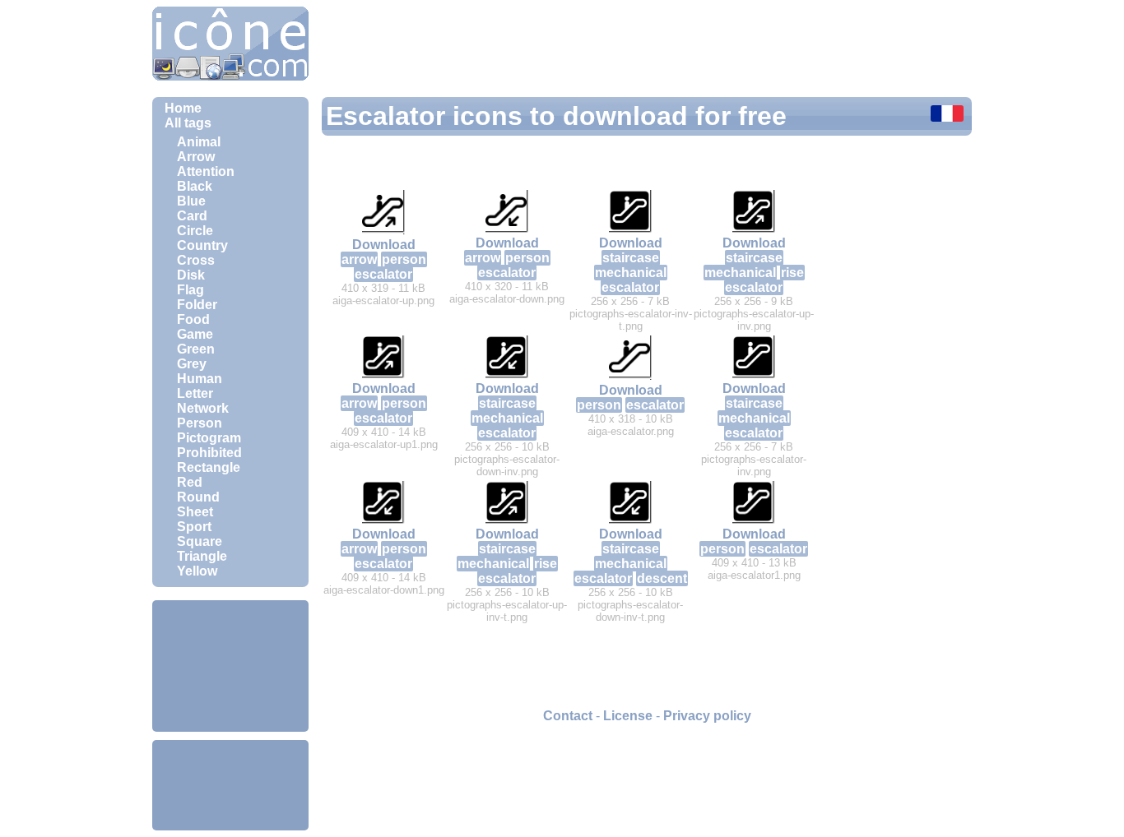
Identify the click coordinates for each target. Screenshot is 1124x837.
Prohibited (209, 453)
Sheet (195, 512)
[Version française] (947, 115)
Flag (190, 290)
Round (198, 497)
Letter (195, 393)
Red (189, 482)
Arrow (196, 157)
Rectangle (208, 467)
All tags (188, 123)
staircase (630, 258)
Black (194, 186)
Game (195, 334)
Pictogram (209, 438)
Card (192, 216)
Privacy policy (707, 716)
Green (196, 349)
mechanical (631, 273)
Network (203, 408)
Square (199, 541)
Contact (567, 716)
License (628, 716)
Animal (199, 142)
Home (183, 108)
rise (792, 273)
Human (199, 379)
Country (202, 245)
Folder (197, 305)
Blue (191, 201)
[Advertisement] (230, 666)
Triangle (202, 556)
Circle (195, 231)
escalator (383, 274)
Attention (206, 171)
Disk (191, 275)
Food (193, 319)
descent (662, 578)
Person (199, 423)
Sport (194, 527)
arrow (359, 259)
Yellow (197, 571)
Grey (192, 364)
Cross (196, 260)
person (404, 259)
